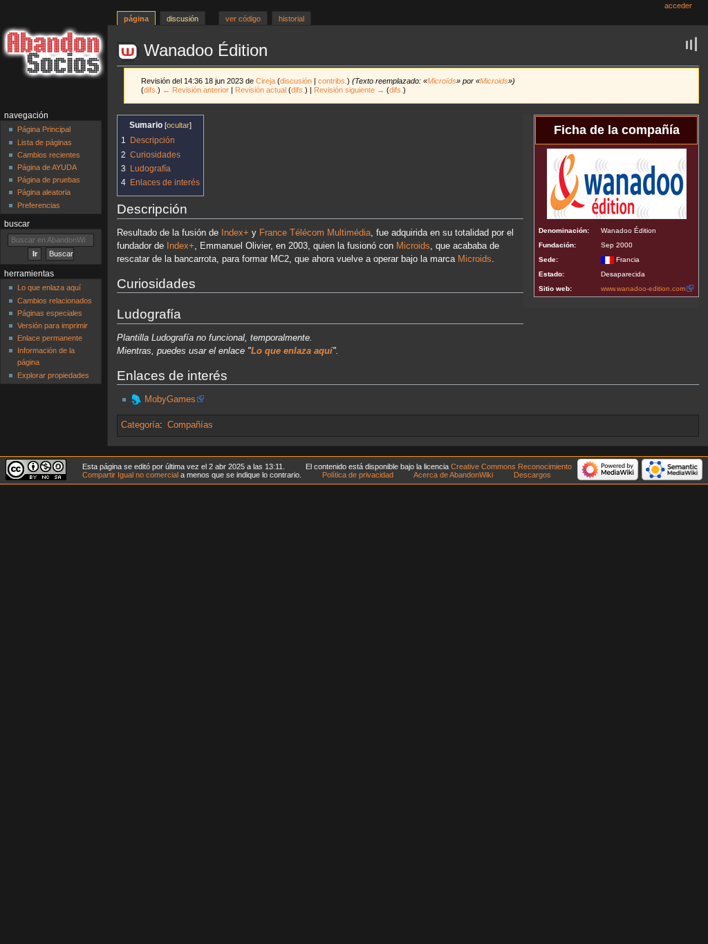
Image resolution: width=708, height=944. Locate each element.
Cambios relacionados (54, 300)
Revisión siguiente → (349, 90)
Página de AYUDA (47, 167)
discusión (296, 81)
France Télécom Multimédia (315, 233)
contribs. (332, 81)
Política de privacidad (357, 475)
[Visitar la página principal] (53, 53)
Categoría (140, 425)
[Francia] (607, 259)
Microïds (441, 81)
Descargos (532, 475)
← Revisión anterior (195, 90)
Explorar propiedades (53, 375)
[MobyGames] (136, 399)
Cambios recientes (48, 155)
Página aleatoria (44, 192)
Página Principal (44, 129)
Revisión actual (260, 90)
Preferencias (38, 205)
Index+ (235, 233)
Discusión (182, 19)
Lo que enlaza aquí (49, 287)
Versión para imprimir (52, 325)
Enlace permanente (49, 338)
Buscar (17, 224)
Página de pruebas (48, 180)
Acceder (678, 5)
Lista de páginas (44, 142)
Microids (494, 81)
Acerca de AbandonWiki (453, 475)
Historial (291, 19)
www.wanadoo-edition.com (643, 288)
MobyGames (170, 399)
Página (136, 19)
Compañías (190, 425)
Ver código (243, 19)
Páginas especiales (49, 313)
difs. (151, 90)
